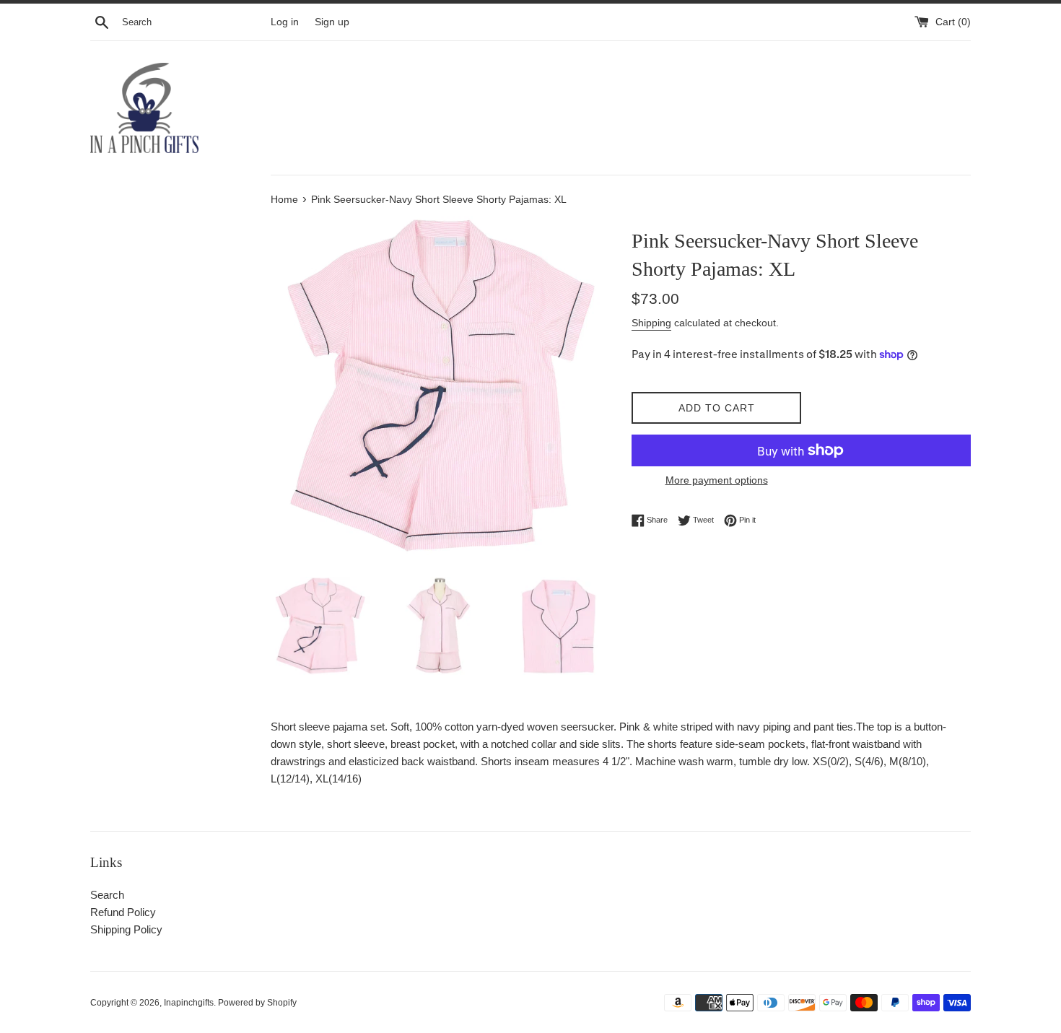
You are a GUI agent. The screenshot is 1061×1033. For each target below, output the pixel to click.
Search (107, 895)
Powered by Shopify (257, 1003)
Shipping (651, 322)
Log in (285, 22)
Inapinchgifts (189, 1003)
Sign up (332, 22)
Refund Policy (123, 912)
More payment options (716, 480)
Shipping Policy (126, 929)
